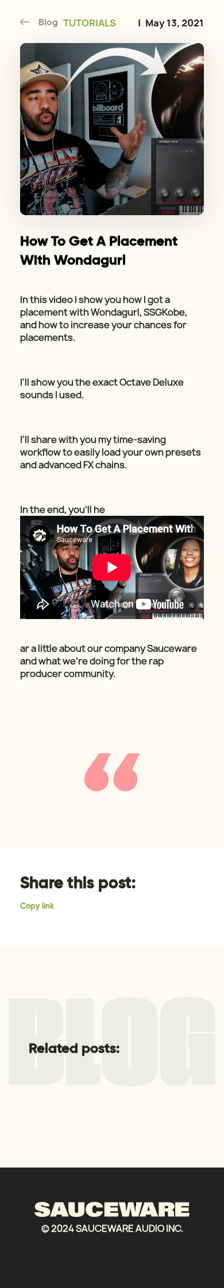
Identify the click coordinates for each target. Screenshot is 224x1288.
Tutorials (89, 23)
